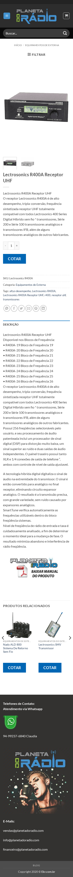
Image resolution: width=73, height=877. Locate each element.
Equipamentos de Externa (42, 45)
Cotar (14, 258)
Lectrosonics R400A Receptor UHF (23, 295)
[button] (6, 16)
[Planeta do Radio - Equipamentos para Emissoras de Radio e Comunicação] (36, 16)
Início (18, 45)
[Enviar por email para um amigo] (28, 308)
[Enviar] (65, 33)
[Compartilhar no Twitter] (21, 308)
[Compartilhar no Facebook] (14, 308)
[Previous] (9, 107)
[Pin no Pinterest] (36, 308)
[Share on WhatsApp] (6, 308)
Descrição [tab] (10, 324)
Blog (36, 865)
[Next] (63, 107)
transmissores (11, 299)
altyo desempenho (20, 291)
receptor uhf (59, 295)
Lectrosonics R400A (44, 291)
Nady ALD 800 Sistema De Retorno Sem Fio (15, 648)
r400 (47, 295)
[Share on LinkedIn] (43, 308)
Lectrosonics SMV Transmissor (50, 646)
